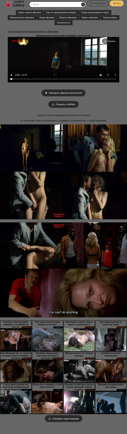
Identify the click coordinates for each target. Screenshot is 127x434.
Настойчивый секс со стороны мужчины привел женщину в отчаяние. (16, 355)
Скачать (111, 41)
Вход (118, 3)
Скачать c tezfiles (65, 104)
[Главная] (16, 6)
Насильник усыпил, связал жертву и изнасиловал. (79, 323)
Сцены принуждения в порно (95, 12)
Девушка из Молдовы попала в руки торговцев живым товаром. (79, 387)
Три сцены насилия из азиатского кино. (111, 323)
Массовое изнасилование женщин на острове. (47, 323)
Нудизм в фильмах (68, 17)
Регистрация (99, 3)
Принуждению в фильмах (22, 17)
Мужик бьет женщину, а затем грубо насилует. (48, 385)
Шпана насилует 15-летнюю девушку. (79, 354)
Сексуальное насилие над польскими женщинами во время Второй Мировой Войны (16, 388)
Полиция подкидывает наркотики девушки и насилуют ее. (47, 355)
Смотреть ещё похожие (65, 418)
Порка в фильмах (90, 17)
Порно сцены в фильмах (29, 12)
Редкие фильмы (46, 17)
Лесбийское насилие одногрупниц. (111, 354)
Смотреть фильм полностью (65, 93)
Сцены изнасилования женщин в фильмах (33, 31)
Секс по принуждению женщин (61, 12)
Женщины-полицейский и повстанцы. (111, 385)
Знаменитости (63, 22)
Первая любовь (110, 17)
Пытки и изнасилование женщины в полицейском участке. (15, 324)
